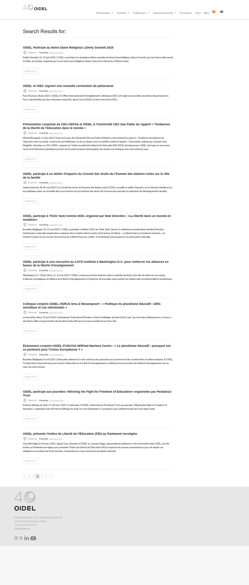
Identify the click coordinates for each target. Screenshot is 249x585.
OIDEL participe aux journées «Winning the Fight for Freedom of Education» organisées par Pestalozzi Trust (97, 393)
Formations (186, 12)
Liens (198, 12)
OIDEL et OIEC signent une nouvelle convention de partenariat (68, 86)
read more (29, 71)
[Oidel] (35, 8)
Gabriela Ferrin (56, 91)
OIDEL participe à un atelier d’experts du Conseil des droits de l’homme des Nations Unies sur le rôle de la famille (96, 175)
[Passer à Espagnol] (214, 13)
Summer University (163, 12)
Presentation (103, 12)
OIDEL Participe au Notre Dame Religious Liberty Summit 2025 (68, 47)
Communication (56, 52)
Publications (139, 12)
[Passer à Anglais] (222, 13)
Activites (122, 12)
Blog (206, 12)
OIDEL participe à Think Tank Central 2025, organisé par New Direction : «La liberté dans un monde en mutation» (97, 217)
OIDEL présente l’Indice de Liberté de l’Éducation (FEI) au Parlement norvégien (80, 433)
